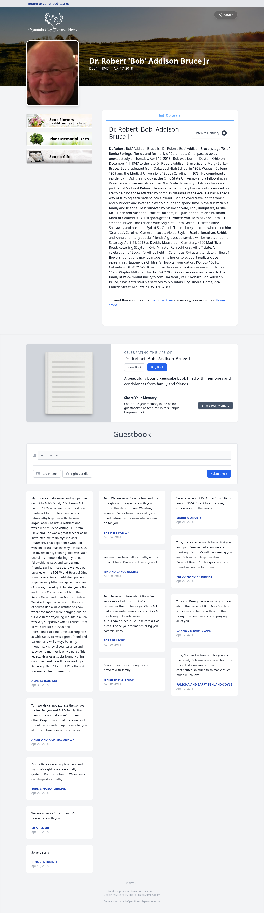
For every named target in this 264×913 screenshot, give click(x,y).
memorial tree (161, 300)
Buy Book (157, 367)
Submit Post (219, 474)
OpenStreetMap (136, 901)
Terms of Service (143, 895)
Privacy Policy (120, 895)
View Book (134, 367)
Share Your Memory (215, 405)
